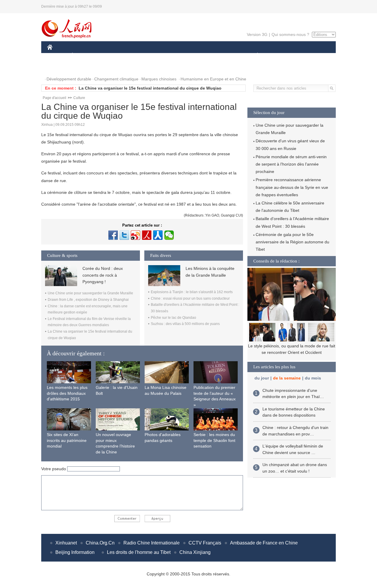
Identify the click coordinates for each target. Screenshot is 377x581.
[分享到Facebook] (113, 235)
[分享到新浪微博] (135, 235)
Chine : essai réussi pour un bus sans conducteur (190, 298)
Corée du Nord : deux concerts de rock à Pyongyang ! (102, 275)
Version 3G (257, 34)
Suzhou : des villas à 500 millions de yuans (185, 324)
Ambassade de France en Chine (264, 542)
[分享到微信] (169, 235)
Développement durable (69, 79)
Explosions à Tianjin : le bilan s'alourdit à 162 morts (192, 292)
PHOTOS (59, 67)
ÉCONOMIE (83, 55)
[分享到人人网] (158, 235)
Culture (79, 98)
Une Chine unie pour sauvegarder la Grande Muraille (90, 293)
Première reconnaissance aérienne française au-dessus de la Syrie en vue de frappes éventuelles (292, 187)
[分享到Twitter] (124, 235)
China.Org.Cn (100, 542)
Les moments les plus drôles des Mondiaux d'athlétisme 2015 (67, 393)
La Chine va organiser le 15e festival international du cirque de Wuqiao (150, 88)
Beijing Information (75, 552)
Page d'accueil (54, 98)
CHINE (57, 55)
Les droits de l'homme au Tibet (139, 552)
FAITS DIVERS (222, 55)
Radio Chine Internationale (151, 542)
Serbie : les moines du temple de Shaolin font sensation (214, 440)
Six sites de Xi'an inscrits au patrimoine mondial (67, 440)
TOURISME (304, 55)
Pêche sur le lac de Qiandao (173, 318)
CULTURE (189, 55)
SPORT (278, 55)
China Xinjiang (195, 552)
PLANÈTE (254, 55)
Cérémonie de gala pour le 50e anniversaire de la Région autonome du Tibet (292, 242)
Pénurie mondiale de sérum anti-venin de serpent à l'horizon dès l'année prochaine (291, 164)
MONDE (111, 55)
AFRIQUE (135, 55)
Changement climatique (116, 79)
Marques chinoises (158, 79)
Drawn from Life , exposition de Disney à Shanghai (88, 300)
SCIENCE (162, 55)
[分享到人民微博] (146, 235)
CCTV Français (204, 542)
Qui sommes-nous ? (290, 34)
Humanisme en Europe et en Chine (213, 79)
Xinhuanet (66, 542)
